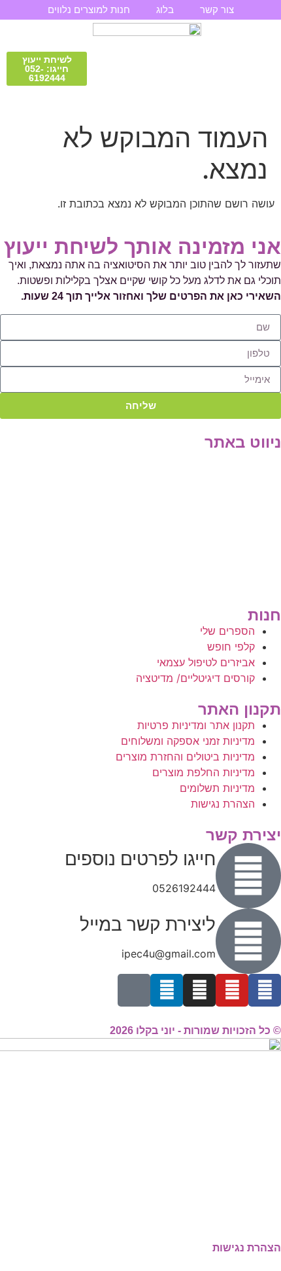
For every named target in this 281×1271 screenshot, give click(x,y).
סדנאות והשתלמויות (237, 489)
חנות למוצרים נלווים (89, 9)
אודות (268, 536)
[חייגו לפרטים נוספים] (248, 875)
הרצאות (263, 473)
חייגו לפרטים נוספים (140, 859)
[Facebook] (264, 990)
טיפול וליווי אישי (247, 504)
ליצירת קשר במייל (148, 924)
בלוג (165, 9)
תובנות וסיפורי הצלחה (232, 520)
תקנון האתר (255, 583)
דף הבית (262, 457)
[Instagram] (199, 990)
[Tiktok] (134, 990)
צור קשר (217, 9)
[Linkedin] (166, 990)
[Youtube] (232, 990)
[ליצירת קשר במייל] (248, 941)
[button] (263, 68)
